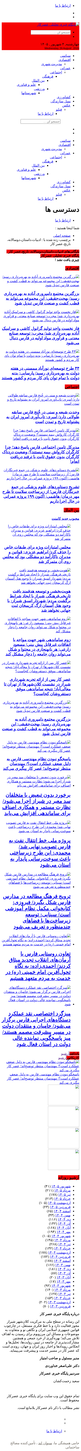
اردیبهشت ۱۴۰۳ (59, 1302)
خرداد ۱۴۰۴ (62, 1248)
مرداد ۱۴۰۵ (62, 1190)
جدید (64, 518)
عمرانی (65, 68)
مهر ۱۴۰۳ (64, 1281)
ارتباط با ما (63, 5)
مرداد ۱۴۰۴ (62, 1240)
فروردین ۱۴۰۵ (60, 1207)
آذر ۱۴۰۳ (64, 1273)
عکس (66, 105)
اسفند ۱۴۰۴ (62, 1211)
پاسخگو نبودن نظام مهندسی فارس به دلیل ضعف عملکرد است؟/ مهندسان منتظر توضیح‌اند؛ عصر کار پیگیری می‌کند (37, 764)
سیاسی (65, 56)
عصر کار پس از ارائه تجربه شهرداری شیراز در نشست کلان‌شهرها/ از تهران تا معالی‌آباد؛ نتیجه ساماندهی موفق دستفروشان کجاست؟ (37, 686)
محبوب (73, 518)
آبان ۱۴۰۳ (64, 1277)
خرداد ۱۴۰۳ (62, 1298)
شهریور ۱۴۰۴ (61, 1236)
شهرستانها (28, 93)
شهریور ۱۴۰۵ (61, 1186)
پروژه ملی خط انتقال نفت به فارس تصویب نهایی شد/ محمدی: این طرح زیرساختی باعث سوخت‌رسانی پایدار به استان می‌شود (40, 853)
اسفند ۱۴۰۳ (62, 1261)
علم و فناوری (26, 84)
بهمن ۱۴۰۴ (63, 1215)
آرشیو (65, 1053)
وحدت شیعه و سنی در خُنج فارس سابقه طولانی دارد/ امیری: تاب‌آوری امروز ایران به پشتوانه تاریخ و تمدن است (42, 417)
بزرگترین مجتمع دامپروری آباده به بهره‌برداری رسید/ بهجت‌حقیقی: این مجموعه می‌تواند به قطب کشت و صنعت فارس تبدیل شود (41, 298)
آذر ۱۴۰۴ (64, 1223)
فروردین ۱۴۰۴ (60, 1256)
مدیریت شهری (51, 64)
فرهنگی (47, 76)
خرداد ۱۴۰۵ (62, 1198)
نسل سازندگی (61, 101)
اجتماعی (56, 72)
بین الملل (38, 80)
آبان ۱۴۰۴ (64, 1227)
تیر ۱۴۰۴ (64, 1244)
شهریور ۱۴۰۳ (61, 1285)
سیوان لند (45, 1443)
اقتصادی (65, 60)
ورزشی (39, 89)
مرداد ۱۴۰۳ (62, 1290)
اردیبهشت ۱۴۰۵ (59, 1203)
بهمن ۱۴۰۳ (63, 1265)
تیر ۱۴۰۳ (64, 1294)
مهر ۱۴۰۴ (64, 1232)
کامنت (56, 518)
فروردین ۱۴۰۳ (60, 1306)
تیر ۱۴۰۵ (64, 1194)
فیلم (59, 109)
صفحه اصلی (62, 235)
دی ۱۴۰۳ (64, 1269)
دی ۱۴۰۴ (64, 1219)
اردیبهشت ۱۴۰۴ (59, 1252)
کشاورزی (64, 97)
